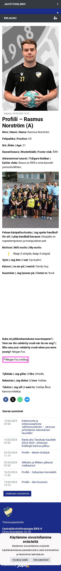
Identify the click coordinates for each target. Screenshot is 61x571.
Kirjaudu (10, 18)
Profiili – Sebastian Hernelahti (39, 472)
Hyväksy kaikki (20, 559)
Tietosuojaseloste (13, 522)
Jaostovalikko (31, 4)
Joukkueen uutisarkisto (17, 493)
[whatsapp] (20, 399)
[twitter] (13, 399)
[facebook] (5, 399)
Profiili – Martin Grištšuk (36, 452)
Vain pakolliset (41, 559)
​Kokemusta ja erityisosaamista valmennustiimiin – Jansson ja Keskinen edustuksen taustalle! (38, 427)
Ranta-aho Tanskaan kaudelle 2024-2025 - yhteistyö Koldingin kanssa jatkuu (39, 442)
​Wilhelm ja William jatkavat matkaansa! (37, 464)
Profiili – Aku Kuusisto (35, 482)
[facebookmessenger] (27, 399)
